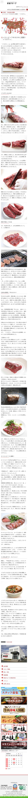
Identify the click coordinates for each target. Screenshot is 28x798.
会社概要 (6, 666)
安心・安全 (6, 672)
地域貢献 (6, 675)
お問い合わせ (7, 683)
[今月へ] (19, 754)
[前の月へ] (16, 754)
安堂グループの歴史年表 (9, 677)
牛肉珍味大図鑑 (9, 642)
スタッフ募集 (7, 669)
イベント (6, 680)
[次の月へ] (21, 754)
